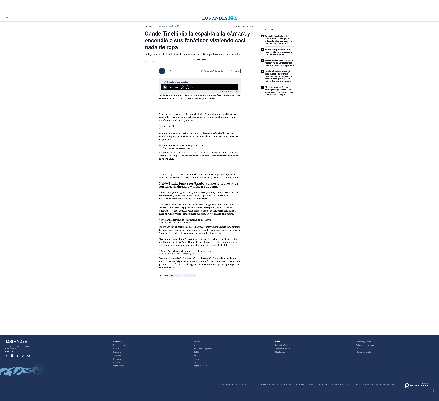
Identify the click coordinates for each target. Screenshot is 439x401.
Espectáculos (118, 366)
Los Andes (148, 26)
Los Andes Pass (281, 345)
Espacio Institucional (202, 366)
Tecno (196, 359)
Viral (196, 362)
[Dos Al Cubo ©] (416, 387)
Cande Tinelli (175, 276)
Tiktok (17, 355)
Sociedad (117, 355)
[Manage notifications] (433, 391)
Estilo (196, 352)
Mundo (197, 342)
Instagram (12, 355)
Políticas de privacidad (365, 345)
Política (116, 349)
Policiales (117, 359)
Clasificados (280, 352)
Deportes (116, 362)
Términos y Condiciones (365, 342)
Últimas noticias (119, 345)
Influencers (189, 276)
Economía (117, 352)
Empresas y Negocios (203, 349)
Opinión (197, 345)
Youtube (28, 355)
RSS (358, 349)
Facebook (6, 355)
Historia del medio (363, 352)
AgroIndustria (199, 355)
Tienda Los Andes (282, 349)
